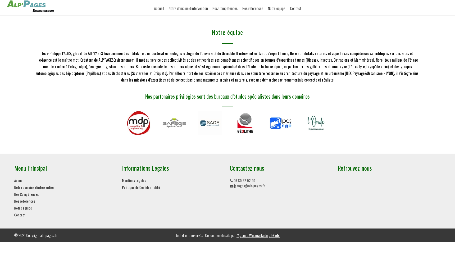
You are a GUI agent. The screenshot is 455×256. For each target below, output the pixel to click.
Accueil (159, 8)
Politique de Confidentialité (141, 187)
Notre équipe (276, 8)
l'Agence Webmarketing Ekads (258, 235)
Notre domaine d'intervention (188, 8)
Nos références (252, 8)
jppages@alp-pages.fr (249, 185)
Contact (295, 8)
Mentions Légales (134, 180)
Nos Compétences (225, 8)
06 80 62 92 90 (244, 180)
